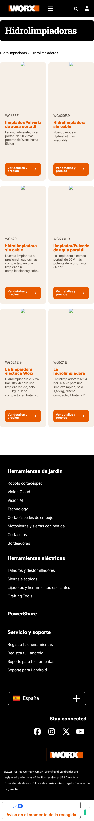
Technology (18, 509)
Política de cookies (44, 783)
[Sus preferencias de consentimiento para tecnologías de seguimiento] (85, 812)
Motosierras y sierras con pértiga (36, 526)
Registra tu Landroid (25, 653)
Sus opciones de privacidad (49, 806)
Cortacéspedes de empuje (30, 517)
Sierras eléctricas (22, 579)
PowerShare (22, 614)
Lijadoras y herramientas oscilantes (39, 587)
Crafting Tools (20, 596)
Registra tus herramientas (30, 644)
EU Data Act (69, 777)
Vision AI (15, 500)
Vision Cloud (19, 491)
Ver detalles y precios (17, 169)
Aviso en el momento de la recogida (41, 814)
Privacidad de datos (16, 783)
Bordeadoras (19, 543)
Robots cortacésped (25, 483)
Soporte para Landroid (27, 670)
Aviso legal (65, 783)
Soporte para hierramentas (31, 661)
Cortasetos (17, 534)
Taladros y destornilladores (31, 570)
